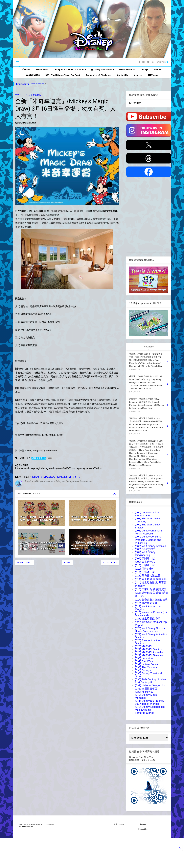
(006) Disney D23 (145, 549)
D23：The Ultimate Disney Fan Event (62, 75)
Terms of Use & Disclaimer (98, 75)
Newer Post (24, 563)
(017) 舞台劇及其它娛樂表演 (151, 599)
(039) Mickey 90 (144, 691)
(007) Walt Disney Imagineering (145, 554)
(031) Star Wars (144, 661)
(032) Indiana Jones (146, 664)
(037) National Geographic (150, 685)
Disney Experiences (102, 69)
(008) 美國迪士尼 (145, 558)
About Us (138, 75)
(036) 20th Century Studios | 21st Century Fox (151, 681)
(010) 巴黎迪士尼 (145, 565)
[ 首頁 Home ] (118, 824)
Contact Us (122, 75)
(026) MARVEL (143, 646)
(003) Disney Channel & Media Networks (148, 532)
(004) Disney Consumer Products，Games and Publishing (148, 540)
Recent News (42, 69)
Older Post (110, 563)
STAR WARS (34, 75)
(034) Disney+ (143, 670)
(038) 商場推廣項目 (146, 688)
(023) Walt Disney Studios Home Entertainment (150, 630)
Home (27, 69)
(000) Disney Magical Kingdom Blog (147, 514)
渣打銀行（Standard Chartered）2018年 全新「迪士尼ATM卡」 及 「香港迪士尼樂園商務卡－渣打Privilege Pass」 (41, 545)
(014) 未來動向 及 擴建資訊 (150, 579)
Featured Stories (144, 712)
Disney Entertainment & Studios (69, 69)
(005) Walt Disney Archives (150, 546)
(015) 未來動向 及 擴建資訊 (150, 589)
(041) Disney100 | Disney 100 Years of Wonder (149, 702)
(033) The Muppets (146, 667)
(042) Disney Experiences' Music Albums (150, 708)
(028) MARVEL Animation (149, 652)
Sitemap (143, 824)
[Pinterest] (153, 62)
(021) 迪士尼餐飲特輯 (147, 618)
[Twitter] (148, 62)
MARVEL (158, 69)
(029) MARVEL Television (149, 655)
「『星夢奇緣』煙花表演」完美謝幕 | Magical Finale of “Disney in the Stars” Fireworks (92, 545)
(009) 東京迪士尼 (145, 561)
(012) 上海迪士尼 (145, 572)
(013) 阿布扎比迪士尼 (147, 575)
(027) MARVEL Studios (148, 649)
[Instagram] (143, 62)
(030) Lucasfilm (144, 658)
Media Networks (127, 69)
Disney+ (144, 69)
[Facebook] (139, 62)
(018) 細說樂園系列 (146, 603)
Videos (154, 75)
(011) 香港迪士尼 (33, 95)
